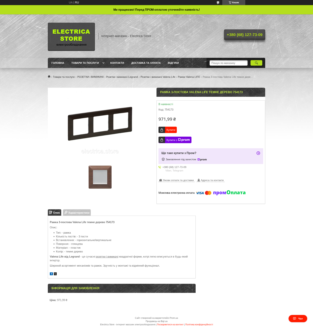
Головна (57, 62)
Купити (170, 129)
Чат (300, 318)
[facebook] (51, 274)
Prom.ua (174, 318)
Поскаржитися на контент (170, 324)
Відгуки (173, 62)
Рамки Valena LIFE (189, 76)
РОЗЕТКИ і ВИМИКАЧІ (90, 76)
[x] (55, 274)
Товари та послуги (85, 62)
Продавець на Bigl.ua (157, 321)
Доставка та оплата (146, 62)
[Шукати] (256, 63)
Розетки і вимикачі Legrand (122, 76)
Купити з (171, 140)
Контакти (117, 62)
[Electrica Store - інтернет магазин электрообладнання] (71, 36)
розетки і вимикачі (107, 256)
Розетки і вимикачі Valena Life (158, 76)
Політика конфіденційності (199, 324)
